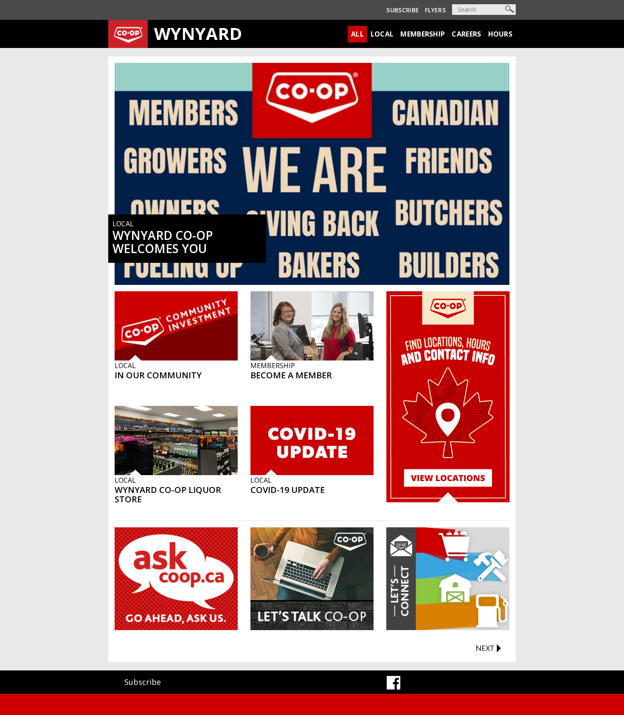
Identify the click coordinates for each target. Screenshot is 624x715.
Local (382, 34)
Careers (466, 34)
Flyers (435, 10)
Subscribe (402, 10)
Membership (422, 34)
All (357, 34)
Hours (500, 34)
